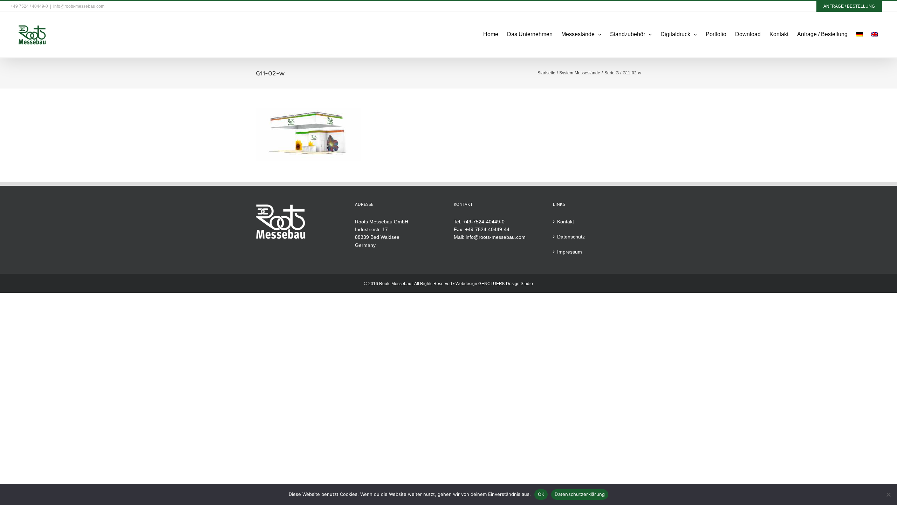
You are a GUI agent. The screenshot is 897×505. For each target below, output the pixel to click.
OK (541, 494)
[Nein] (888, 494)
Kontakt (565, 221)
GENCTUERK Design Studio (505, 283)
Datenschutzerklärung (580, 494)
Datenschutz (571, 237)
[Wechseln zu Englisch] (874, 34)
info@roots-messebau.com (78, 6)
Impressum (569, 252)
